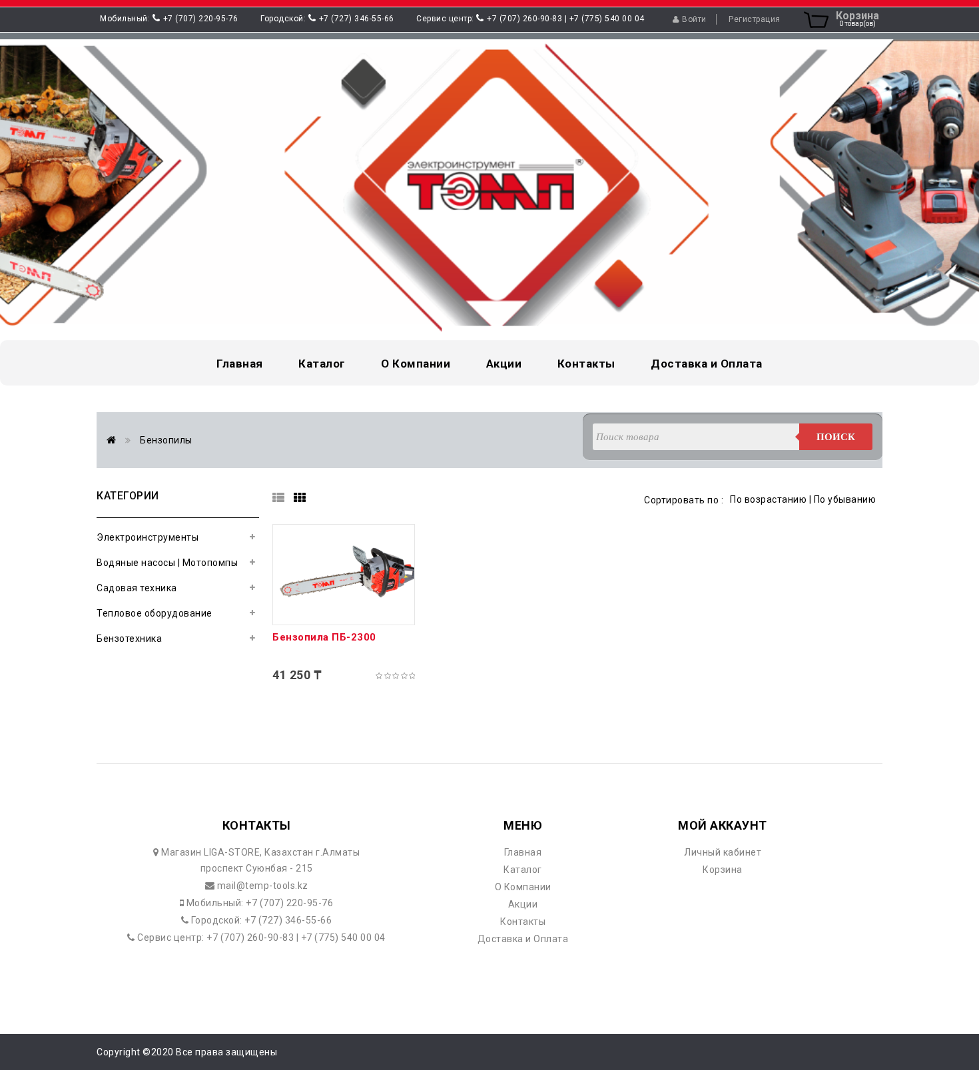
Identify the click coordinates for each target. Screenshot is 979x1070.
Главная (523, 852)
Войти (694, 19)
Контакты (522, 921)
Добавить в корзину (344, 614)
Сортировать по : (683, 500)
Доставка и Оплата (523, 939)
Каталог (522, 869)
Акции (523, 904)
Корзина (723, 869)
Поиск (835, 436)
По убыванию (845, 499)
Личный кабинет (722, 852)
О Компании (523, 887)
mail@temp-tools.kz (261, 885)
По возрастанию (768, 499)
